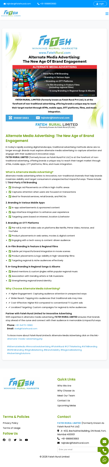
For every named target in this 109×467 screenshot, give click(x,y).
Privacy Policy (10, 423)
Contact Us (63, 400)
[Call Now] (104, 451)
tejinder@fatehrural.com (18, 3)
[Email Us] (104, 441)
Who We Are (64, 385)
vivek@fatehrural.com (25, 328)
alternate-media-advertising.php (25, 338)
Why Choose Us (66, 390)
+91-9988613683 (48, 3)
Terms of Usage (11, 428)
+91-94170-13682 (24, 325)
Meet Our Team (66, 395)
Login (101, 3)
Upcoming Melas (66, 405)
